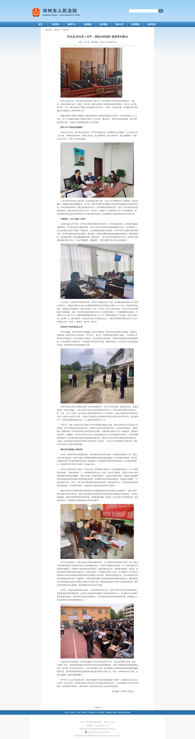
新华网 (83, 712)
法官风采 (65, 30)
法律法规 (151, 24)
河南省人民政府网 (123, 712)
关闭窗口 (97, 707)
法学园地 (104, 24)
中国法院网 (91, 712)
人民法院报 (100, 712)
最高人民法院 (69, 712)
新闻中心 (72, 24)
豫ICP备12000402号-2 (108, 729)
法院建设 (88, 24)
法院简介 (56, 24)
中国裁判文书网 (110, 712)
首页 (40, 24)
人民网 (77, 712)
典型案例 (135, 24)
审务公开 (119, 24)
